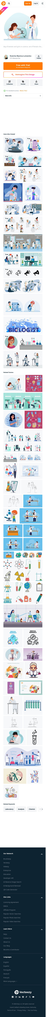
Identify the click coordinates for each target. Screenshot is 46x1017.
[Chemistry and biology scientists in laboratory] (22, 260)
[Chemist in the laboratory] (12, 914)
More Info (8, 94)
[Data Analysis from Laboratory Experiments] (11, 632)
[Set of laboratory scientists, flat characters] (15, 207)
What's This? (23, 91)
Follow (39, 58)
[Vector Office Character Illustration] (14, 326)
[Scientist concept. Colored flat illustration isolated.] (12, 675)
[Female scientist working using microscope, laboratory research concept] (12, 983)
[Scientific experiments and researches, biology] (22, 352)
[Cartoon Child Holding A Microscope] (31, 676)
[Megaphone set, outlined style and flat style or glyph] (22, 339)
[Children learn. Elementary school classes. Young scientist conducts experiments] (13, 930)
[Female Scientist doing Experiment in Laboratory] (12, 243)
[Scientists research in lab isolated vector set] (22, 276)
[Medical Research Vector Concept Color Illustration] (12, 864)
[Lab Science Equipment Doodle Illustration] (12, 539)
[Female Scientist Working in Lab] (12, 224)
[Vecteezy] (3, 3)
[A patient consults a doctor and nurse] (11, 311)
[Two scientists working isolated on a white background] (16, 177)
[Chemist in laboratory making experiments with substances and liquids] (10, 600)
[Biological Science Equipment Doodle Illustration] (11, 483)
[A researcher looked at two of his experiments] (13, 647)
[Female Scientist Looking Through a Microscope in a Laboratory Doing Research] (10, 192)
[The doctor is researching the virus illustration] (15, 617)
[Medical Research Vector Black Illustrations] (12, 884)
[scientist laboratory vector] (29, 947)
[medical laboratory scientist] (12, 949)
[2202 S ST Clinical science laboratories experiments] (22, 842)
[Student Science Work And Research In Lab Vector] (22, 371)
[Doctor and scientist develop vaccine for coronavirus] (14, 143)
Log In (36, 3)
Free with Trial (23, 66)
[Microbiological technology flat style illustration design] (11, 161)
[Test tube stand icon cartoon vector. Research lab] (12, 1003)
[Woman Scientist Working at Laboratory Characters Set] (22, 442)
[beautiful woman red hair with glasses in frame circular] (11, 408)
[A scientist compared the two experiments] (12, 661)
